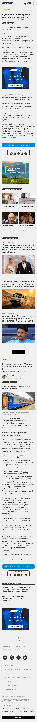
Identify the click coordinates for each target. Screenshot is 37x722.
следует (5, 41)
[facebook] (5, 657)
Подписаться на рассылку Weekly (14, 646)
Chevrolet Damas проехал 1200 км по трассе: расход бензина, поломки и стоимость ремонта (18, 284)
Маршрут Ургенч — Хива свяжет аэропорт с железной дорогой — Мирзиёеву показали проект (16, 589)
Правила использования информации (18, 669)
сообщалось (13, 124)
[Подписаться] (33, 649)
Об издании (9, 665)
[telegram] (18, 657)
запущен (6, 541)
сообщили (10, 440)
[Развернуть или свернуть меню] (34, 3)
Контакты (8, 681)
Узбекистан (10, 23)
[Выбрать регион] (25, 3)
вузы (4, 23)
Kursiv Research (10, 689)
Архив (7, 673)
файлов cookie (28, 712)
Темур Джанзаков (14, 375)
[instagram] (12, 657)
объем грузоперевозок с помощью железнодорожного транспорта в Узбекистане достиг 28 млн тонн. (18, 475)
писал (25, 555)
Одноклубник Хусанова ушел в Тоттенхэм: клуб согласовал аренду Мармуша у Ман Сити (18, 318)
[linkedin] (25, 657)
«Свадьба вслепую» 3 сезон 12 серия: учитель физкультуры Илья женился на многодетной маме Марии (18, 248)
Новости (5, 10)
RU (30, 3)
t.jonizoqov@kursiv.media (14, 378)
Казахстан (6, 382)
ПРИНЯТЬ (18, 717)
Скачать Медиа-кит (11, 685)
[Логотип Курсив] (8, 3)
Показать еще (18, 352)
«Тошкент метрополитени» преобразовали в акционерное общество (15, 598)
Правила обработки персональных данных (19, 677)
